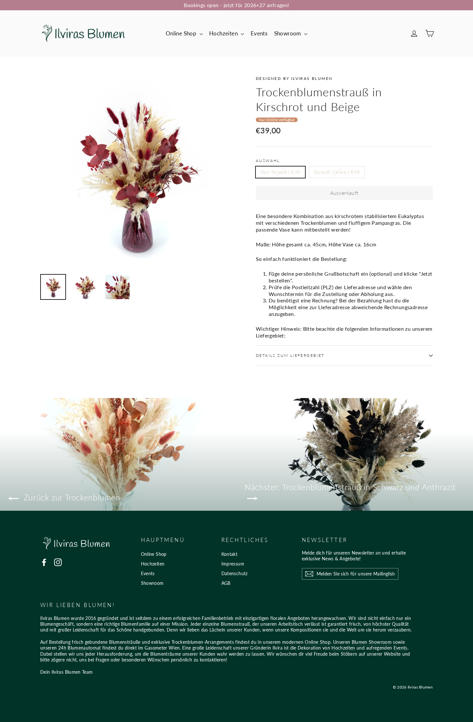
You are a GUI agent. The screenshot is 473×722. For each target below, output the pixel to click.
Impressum (233, 563)
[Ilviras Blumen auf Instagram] (58, 562)
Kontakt (229, 554)
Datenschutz (234, 573)
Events (259, 33)
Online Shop (182, 33)
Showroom (288, 33)
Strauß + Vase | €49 (337, 172)
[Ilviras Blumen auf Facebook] (44, 562)
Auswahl (268, 160)
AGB (226, 583)
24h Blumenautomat (79, 648)
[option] (136, 172)
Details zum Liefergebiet (290, 355)
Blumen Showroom (372, 642)
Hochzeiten (224, 33)
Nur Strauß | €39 (280, 172)
